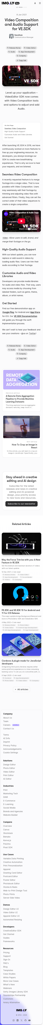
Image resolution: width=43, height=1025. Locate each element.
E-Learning (8, 804)
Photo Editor (24, 625)
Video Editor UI (10, 912)
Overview (7, 826)
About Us (7, 718)
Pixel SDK (7, 847)
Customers (8, 999)
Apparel (6, 869)
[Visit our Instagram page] (13, 1020)
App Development (28, 52)
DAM (5, 797)
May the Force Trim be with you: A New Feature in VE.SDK (21, 561)
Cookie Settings (10, 752)
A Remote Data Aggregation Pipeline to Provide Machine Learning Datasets (20, 399)
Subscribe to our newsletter (21, 504)
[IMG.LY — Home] (8, 3)
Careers (7, 725)
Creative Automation (12, 862)
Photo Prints (9, 894)
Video (5, 238)
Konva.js (7, 840)
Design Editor (9, 764)
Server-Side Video (11, 898)
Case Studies (9, 974)
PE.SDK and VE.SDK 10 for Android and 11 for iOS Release (21, 611)
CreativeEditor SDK (12, 930)
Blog (17, 3)
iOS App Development (13, 630)
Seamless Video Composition (15, 128)
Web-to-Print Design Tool (15, 890)
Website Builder (10, 815)
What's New (9, 984)
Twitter (32, 333)
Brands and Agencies (13, 811)
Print (5, 790)
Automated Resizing (12, 919)
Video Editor (31, 48)
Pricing (6, 952)
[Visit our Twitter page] (21, 1020)
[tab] (20, 7)
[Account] (35, 3)
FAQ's (6, 963)
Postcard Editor (10, 876)
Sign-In (6, 959)
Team (5, 721)
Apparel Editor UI (11, 916)
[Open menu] (40, 3)
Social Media (27, 577)
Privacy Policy (9, 745)
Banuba (6, 837)
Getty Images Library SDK (15, 992)
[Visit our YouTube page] (29, 1020)
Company (22, 56)
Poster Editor (9, 880)
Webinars (7, 988)
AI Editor (7, 779)
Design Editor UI (11, 909)
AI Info (6, 738)
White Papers (9, 977)
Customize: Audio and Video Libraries (18, 134)
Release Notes (15, 48)
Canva (6, 829)
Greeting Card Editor (12, 873)
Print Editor (8, 775)
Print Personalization (12, 865)
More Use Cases (11, 981)
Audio (13, 52)
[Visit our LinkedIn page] (17, 1020)
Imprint (6, 742)
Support (7, 956)
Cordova (8, 678)
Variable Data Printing (13, 858)
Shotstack (8, 833)
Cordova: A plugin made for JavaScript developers (21, 662)
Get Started (9, 137)
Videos (7, 579)
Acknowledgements (12, 749)
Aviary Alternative (11, 1002)
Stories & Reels (10, 887)
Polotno (7, 844)
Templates (8, 970)
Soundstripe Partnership (14, 995)
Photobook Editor (11, 883)
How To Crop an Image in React (24, 446)
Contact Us (8, 728)
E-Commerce (9, 801)
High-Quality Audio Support (15, 131)
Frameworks (9, 941)
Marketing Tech (10, 793)
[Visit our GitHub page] (25, 1020)
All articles (22, 689)
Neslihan (18, 35)
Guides (6, 938)
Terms (6, 735)
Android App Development (27, 627)
